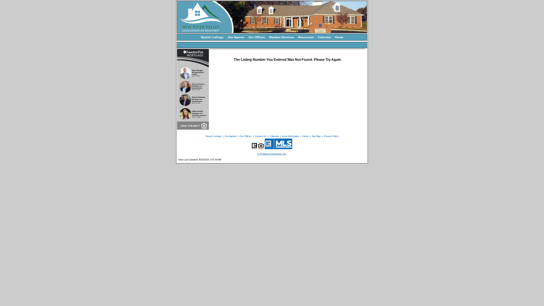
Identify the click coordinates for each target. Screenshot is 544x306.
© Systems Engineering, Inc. (272, 154)
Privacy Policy (331, 136)
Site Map (316, 136)
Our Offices (256, 37)
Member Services (281, 37)
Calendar (324, 37)
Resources (306, 37)
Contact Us (260, 136)
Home (339, 37)
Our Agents (236, 37)
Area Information (290, 136)
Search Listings (212, 37)
